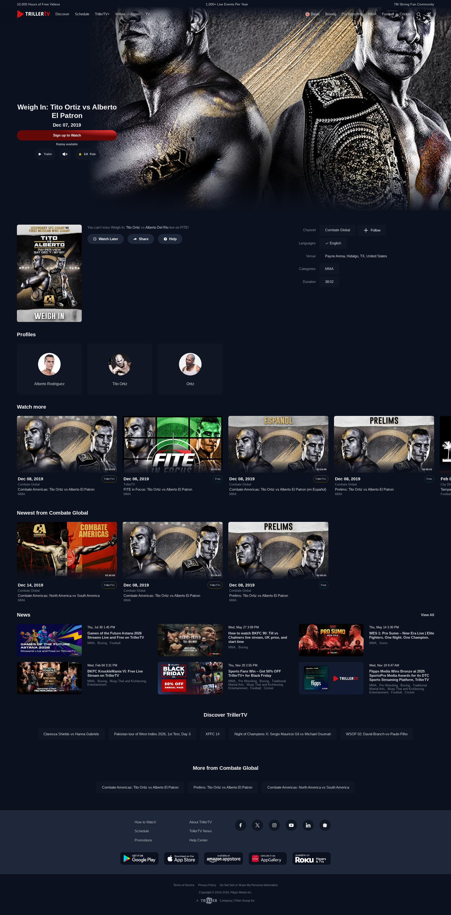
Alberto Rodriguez (49, 384)
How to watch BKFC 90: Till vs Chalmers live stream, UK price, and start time (257, 637)
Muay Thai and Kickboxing (128, 681)
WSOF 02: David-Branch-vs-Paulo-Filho (377, 734)
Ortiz (190, 384)
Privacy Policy (207, 885)
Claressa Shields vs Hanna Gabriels (71, 734)
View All (427, 615)
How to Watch (145, 822)
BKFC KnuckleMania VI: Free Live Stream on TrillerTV (115, 673)
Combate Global (337, 230)
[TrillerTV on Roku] (311, 858)
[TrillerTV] (33, 14)
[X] (257, 825)
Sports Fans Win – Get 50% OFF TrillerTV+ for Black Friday (254, 673)
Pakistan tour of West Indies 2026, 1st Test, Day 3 (152, 734)
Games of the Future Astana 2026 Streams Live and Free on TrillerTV (115, 635)
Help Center (198, 840)
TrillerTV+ (102, 14)
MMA (372, 14)
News (135, 14)
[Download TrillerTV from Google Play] (139, 858)
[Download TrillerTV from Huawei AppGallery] (268, 858)
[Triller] (325, 825)
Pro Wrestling (352, 14)
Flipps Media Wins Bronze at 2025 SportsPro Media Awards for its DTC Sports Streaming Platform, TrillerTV (399, 675)
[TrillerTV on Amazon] (223, 858)
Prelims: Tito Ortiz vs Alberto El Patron (364, 489)
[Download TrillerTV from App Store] (181, 858)
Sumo (383, 643)
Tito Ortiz (133, 227)
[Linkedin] (308, 825)
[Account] (429, 14)
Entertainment (96, 684)
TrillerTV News (200, 831)
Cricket (405, 14)
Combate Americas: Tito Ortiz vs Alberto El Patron (56, 489)
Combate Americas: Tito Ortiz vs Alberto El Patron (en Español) (277, 489)
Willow (120, 14)
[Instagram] (274, 825)
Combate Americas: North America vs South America (59, 596)
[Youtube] (291, 825)
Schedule (82, 14)
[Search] (418, 14)
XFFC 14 (212, 734)
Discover (62, 14)
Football (388, 14)
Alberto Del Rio (156, 227)
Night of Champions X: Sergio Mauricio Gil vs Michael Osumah (282, 734)
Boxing (330, 14)
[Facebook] (240, 825)
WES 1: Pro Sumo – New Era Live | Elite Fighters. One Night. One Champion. (401, 635)
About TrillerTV (200, 822)
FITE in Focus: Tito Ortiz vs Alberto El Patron (158, 489)
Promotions (143, 840)
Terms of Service (183, 885)
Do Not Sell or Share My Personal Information (249, 885)
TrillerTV (129, 484)
